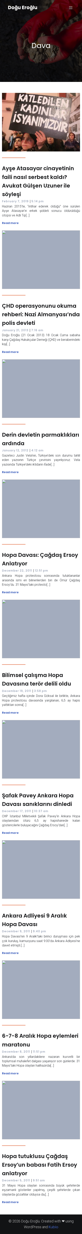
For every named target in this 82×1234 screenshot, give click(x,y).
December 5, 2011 (16, 1180)
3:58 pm (40, 691)
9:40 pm (39, 931)
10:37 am (41, 811)
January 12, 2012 (15, 450)
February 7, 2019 (15, 201)
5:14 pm (37, 201)
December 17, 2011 (16, 811)
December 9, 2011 (16, 931)
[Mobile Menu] (70, 7)
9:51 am (39, 1180)
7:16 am (37, 330)
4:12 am (37, 450)
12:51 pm (41, 571)
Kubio (53, 1226)
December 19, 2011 (16, 691)
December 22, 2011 (17, 571)
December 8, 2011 (16, 1052)
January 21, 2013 (15, 330)
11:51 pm (39, 1052)
